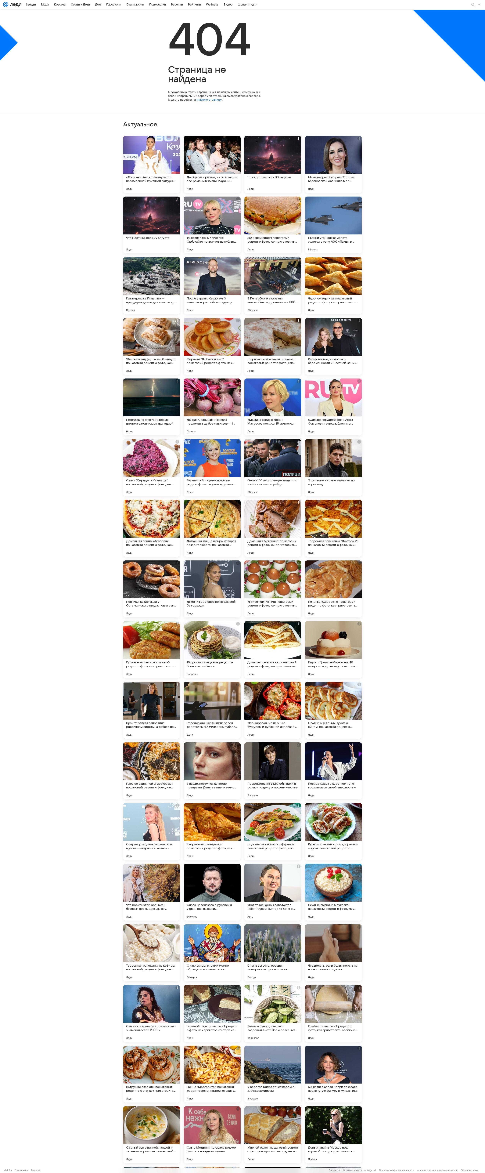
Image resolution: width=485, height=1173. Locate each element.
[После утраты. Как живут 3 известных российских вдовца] (212, 285)
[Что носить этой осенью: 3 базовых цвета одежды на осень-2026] (151, 892)
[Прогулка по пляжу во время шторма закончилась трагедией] (151, 406)
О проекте (334, 1170)
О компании (21, 1170)
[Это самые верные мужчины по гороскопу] (333, 467)
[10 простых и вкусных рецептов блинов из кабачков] (212, 649)
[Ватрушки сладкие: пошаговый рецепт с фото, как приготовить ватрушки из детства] (151, 1074)
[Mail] (5, 4)
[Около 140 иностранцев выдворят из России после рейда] (272, 467)
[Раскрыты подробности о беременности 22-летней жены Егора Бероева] (333, 346)
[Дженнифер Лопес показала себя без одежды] (212, 588)
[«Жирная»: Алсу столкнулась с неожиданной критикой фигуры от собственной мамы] (151, 164)
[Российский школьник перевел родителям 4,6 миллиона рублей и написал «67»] (212, 710)
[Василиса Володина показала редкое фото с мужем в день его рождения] (212, 467)
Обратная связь (469, 1170)
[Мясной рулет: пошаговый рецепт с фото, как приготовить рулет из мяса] (272, 1134)
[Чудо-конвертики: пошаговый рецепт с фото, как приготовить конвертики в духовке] (333, 285)
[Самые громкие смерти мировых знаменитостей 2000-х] (151, 1013)
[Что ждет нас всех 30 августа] (272, 164)
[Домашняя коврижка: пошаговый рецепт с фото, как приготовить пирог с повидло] (272, 649)
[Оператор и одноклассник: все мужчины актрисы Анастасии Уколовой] (151, 831)
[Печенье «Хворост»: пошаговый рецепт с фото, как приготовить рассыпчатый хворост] (333, 588)
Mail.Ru (8, 1170)
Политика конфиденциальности (396, 1170)
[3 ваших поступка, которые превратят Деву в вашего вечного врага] (212, 770)
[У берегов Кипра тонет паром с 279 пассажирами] (272, 1074)
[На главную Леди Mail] (14, 4)
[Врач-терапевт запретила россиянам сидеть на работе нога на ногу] (151, 710)
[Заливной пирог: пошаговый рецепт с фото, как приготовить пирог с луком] (272, 225)
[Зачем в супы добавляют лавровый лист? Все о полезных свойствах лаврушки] (272, 1013)
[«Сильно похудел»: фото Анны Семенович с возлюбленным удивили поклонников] (333, 406)
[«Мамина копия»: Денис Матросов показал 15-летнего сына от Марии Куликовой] (272, 406)
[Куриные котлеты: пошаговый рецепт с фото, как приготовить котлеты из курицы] (151, 649)
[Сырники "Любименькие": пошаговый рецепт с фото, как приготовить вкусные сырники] (212, 346)
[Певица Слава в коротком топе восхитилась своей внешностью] (333, 770)
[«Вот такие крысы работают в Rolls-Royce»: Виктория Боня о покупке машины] (272, 892)
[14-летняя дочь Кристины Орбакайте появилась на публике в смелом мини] (212, 225)
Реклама (36, 1170)
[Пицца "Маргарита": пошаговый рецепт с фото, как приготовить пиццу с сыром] (212, 1074)
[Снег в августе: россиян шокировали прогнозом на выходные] (272, 952)
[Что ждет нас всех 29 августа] (151, 225)
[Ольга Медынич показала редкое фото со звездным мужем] (212, 1134)
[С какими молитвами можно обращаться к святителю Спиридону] (212, 952)
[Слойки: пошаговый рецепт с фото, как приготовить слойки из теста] (333, 1013)
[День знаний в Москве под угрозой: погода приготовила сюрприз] (333, 1134)
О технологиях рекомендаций (359, 1170)
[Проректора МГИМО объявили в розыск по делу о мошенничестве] (272, 770)
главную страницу (208, 99)
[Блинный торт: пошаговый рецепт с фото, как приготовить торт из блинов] (212, 1013)
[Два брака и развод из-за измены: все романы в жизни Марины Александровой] (212, 164)
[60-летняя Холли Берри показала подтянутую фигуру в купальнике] (333, 1074)
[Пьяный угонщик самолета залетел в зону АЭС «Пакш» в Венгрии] (333, 225)
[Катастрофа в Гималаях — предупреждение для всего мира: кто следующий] (151, 285)
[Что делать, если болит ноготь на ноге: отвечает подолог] (333, 952)
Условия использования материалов (437, 1170)
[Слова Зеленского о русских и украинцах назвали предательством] (212, 892)
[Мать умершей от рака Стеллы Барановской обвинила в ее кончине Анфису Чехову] (333, 164)
